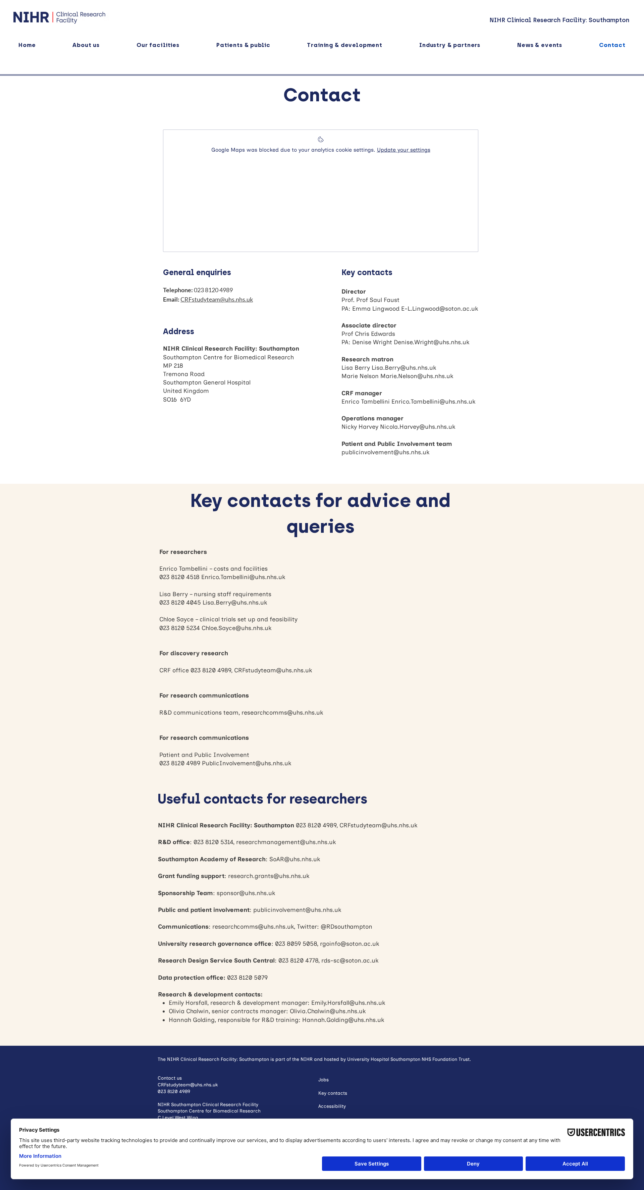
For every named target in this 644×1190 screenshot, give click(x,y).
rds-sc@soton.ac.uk (349, 960)
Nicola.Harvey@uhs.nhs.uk (417, 426)
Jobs (323, 1080)
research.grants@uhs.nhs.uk (268, 876)
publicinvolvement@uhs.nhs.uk (385, 452)
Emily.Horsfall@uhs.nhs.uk (348, 1002)
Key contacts (332, 1093)
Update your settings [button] (403, 150)
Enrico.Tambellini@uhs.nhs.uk (433, 401)
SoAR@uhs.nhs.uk (294, 859)
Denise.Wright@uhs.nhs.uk (431, 342)
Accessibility (332, 1106)
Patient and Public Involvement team (396, 444)
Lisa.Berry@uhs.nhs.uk (404, 367)
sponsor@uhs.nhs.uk (246, 893)
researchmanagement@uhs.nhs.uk (286, 842)
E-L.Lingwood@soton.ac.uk (439, 308)
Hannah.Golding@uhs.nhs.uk (343, 1020)
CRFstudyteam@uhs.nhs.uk (273, 670)
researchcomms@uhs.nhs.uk (282, 712)
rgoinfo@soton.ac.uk (349, 943)
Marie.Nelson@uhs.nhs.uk (416, 376)
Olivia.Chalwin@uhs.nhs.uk (328, 1011)
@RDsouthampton (346, 926)
